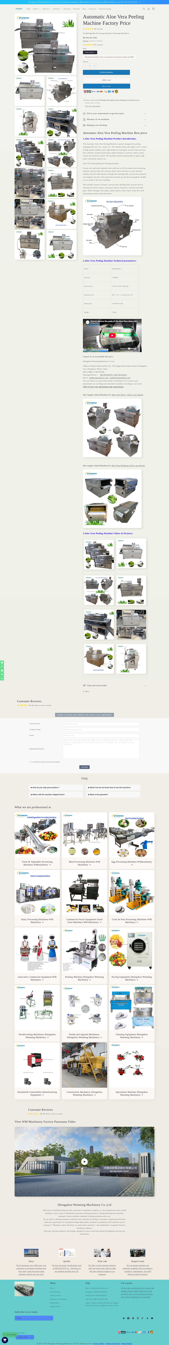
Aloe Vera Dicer (119, 395)
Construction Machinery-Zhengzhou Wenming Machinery (84, 1093)
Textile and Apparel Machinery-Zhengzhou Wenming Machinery (83, 1035)
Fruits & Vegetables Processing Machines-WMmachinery (37, 863)
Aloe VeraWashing (119, 466)
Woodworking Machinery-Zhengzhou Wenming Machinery (37, 1035)
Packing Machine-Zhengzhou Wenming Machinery (84, 978)
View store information (92, 106)
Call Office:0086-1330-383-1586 (96, 1299)
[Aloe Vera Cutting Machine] (112, 457)
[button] (36, 9)
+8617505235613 (120, 375)
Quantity (85, 61)
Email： (32, 735)
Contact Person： (35, 723)
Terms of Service (55, 1295)
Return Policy (127, 1344)
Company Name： (36, 729)
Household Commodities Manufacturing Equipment (37, 1093)
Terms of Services (113, 1344)
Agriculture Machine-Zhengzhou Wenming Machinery (132, 1093)
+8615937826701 (106, 375)
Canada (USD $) (23, 1337)
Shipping (85, 41)
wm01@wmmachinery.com (119, 378)
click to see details (135, 395)
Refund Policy (55, 1303)
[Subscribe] (51, 1318)
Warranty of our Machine (58, 1299)
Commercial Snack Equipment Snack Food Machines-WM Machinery (84, 920)
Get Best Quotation (106, 72)
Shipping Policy (55, 1306)
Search (52, 1288)
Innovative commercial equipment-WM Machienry (37, 978)
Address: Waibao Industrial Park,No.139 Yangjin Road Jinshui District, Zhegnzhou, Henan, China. (102, 1304)
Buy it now (106, 86)
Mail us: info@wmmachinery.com (96, 1288)
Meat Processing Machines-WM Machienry (84, 863)
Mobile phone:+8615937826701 (96, 1295)
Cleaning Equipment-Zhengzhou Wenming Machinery (132, 1035)
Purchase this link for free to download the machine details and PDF (109, 57)
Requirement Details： (37, 749)
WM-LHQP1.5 (90, 52)
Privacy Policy (99, 1344)
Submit (85, 767)
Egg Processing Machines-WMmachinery (131, 861)
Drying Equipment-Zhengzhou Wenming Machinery (132, 978)
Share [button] (87, 691)
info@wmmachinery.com (98, 378)
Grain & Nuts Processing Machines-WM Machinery (132, 920)
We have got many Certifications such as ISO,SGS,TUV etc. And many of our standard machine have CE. (66, 1268)
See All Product (55, 1292)
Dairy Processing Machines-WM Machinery (37, 920)
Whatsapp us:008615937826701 (96, 1292)
